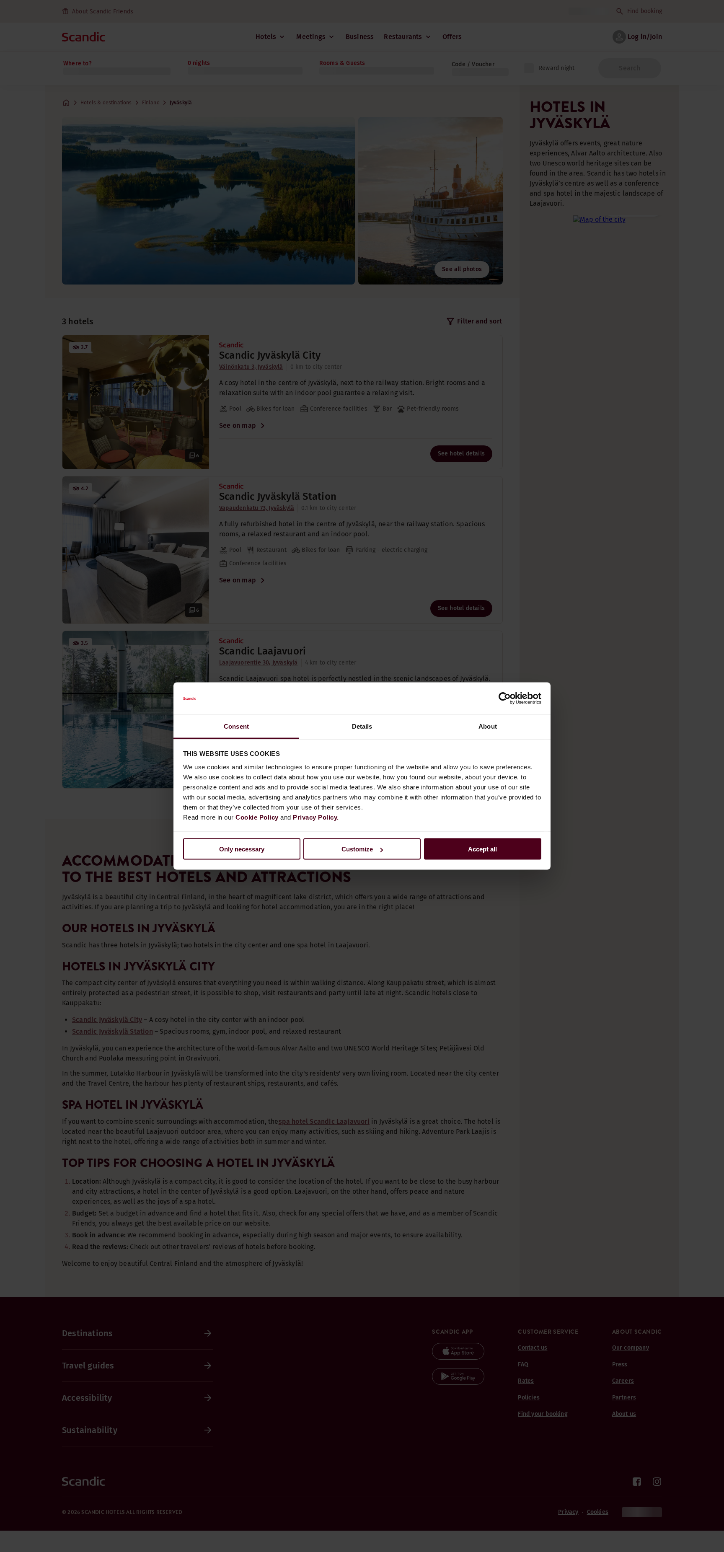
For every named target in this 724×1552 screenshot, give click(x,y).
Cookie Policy (257, 816)
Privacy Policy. (316, 816)
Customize (357, 849)
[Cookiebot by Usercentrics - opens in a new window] (504, 698)
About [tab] (487, 725)
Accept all (482, 849)
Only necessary (241, 849)
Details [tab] (362, 725)
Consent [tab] (236, 725)
